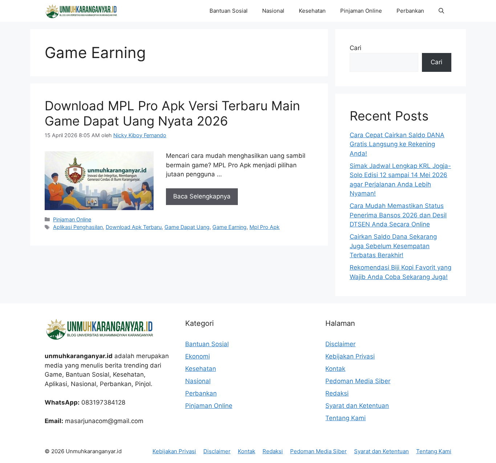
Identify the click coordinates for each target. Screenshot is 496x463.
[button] (441, 11)
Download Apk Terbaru (134, 227)
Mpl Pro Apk (264, 227)
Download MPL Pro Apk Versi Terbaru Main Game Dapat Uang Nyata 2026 (172, 113)
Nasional (273, 10)
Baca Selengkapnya (202, 196)
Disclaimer (340, 344)
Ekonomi (197, 356)
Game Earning (229, 227)
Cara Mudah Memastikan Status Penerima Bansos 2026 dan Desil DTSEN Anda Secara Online (398, 215)
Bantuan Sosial (229, 10)
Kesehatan (312, 10)
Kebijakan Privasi (350, 356)
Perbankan (410, 10)
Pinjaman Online (361, 10)
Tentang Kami (345, 418)
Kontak (335, 368)
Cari (355, 48)
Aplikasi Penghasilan (78, 227)
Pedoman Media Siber (357, 381)
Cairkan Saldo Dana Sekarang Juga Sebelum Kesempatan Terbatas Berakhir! (393, 246)
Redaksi (337, 393)
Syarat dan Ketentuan (357, 405)
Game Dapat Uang (187, 227)
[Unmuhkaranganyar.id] (81, 11)
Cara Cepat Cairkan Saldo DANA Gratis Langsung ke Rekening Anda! (397, 144)
